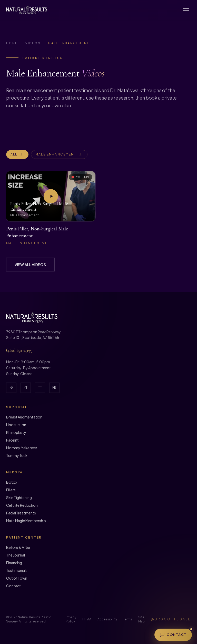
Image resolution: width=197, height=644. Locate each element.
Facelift (12, 440)
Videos (33, 43)
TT (40, 387)
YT (25, 387)
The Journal (15, 555)
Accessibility (107, 619)
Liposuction (16, 424)
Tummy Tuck (16, 455)
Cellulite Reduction (21, 505)
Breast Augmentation (24, 417)
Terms (127, 619)
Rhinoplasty (16, 432)
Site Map (141, 619)
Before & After (18, 547)
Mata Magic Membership (26, 520)
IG (11, 387)
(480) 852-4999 (19, 350)
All (17, 154)
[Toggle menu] (186, 10)
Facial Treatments (21, 513)
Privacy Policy (71, 619)
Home (12, 43)
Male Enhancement (59, 154)
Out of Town (16, 578)
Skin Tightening (19, 497)
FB (54, 387)
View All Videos (30, 264)
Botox (11, 482)
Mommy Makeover (21, 447)
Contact (13, 585)
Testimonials (16, 570)
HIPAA (86, 619)
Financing (14, 562)
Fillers (10, 489)
